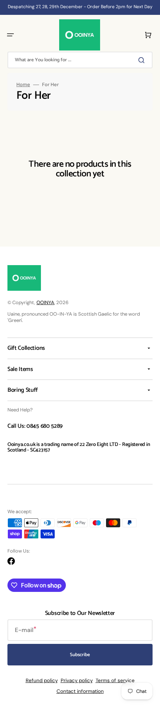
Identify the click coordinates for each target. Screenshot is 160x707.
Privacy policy (77, 680)
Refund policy (42, 680)
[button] (10, 35)
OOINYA (45, 302)
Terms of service (115, 680)
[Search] (143, 60)
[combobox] (80, 60)
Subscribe (80, 655)
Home (23, 85)
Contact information (80, 691)
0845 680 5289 (44, 426)
